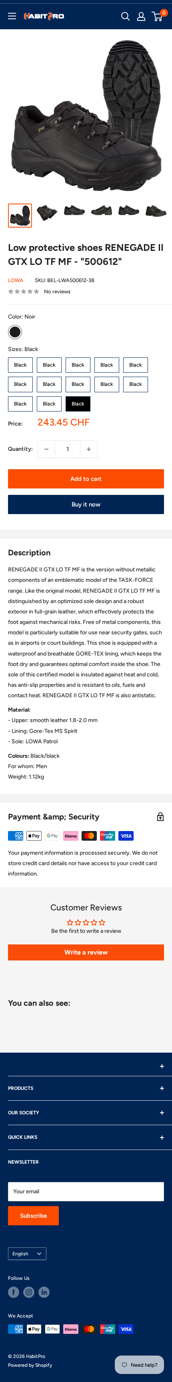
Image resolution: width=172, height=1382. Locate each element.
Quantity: (20, 449)
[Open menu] (12, 16)
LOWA (15, 280)
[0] (157, 16)
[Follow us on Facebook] (13, 1292)
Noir (15, 332)
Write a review (86, 952)
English (20, 1254)
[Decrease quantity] (46, 449)
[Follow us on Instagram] (28, 1292)
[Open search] (125, 16)
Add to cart (86, 478)
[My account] (141, 16)
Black (20, 362)
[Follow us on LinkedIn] (44, 1292)
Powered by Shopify (30, 1365)
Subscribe (33, 1215)
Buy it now (86, 504)
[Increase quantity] (88, 449)
